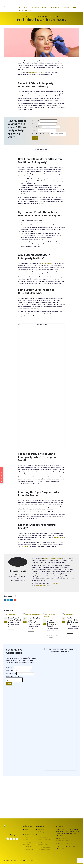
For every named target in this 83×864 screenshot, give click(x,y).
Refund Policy (28, 846)
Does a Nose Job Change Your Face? (14, 619)
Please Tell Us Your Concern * (41, 134)
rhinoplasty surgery (47, 263)
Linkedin (14, 1)
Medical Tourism (55, 7)
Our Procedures (29, 834)
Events (21, 10)
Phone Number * (37, 127)
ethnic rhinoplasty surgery (35, 72)
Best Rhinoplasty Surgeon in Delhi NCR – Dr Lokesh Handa (72, 621)
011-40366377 (67, 841)
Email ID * (35, 124)
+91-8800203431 (54, 583)
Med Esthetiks (25, 547)
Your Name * (36, 121)
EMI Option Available (1, 475)
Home (20, 7)
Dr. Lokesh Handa (58, 537)
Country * (35, 130)
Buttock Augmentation (44, 839)
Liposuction (40, 829)
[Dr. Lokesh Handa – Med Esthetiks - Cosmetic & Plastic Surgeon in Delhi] (11, 8)
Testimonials (28, 837)
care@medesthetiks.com (43, 585)
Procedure (44, 7)
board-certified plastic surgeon (52, 558)
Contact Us (28, 10)
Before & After (67, 7)
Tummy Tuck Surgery (43, 847)
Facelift (39, 834)
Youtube (8, 1)
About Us (27, 832)
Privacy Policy (28, 849)
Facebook (5, 1)
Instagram (11, 1)
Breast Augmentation (43, 837)
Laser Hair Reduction (43, 844)
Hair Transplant (35, 7)
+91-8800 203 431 (65, 839)
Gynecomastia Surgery (43, 849)
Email (15, 600)
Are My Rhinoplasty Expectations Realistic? (51, 623)
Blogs (74, 7)
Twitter (8, 600)
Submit (35, 138)
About (26, 7)
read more (11, 629)
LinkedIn (11, 600)
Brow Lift (40, 842)
